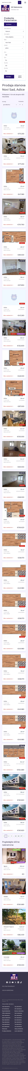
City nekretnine (18, 1006)
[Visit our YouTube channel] (12, 982)
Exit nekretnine (18, 1019)
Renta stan (4, 1028)
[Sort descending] (22, 104)
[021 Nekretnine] (5, 8)
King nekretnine (6, 1024)
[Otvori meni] (25, 2)
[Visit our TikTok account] (21, 982)
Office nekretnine (6, 1013)
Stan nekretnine (5, 1019)
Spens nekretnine (6, 1017)
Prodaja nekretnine (6, 1031)
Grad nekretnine (6, 1006)
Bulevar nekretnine (19, 1011)
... (13, 836)
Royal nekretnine (6, 1011)
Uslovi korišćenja (7, 990)
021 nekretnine (5, 1008)
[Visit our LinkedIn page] (18, 982)
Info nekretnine (18, 1008)
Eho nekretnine (18, 1015)
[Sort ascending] (20, 104)
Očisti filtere (20, 76)
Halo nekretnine (18, 1013)
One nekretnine (18, 1026)
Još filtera (10, 24)
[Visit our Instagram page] (10, 982)
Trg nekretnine (18, 1024)
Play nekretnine (5, 1022)
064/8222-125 (15, 9)
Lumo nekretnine (18, 1031)
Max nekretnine (18, 1022)
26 (18, 836)
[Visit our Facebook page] (7, 982)
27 (21, 836)
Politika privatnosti (8, 986)
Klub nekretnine (6, 1015)
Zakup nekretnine (19, 1028)
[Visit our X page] (15, 982)
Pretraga (9, 76)
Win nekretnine (18, 1017)
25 (15, 836)
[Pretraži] (19, 2)
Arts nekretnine (5, 1026)
